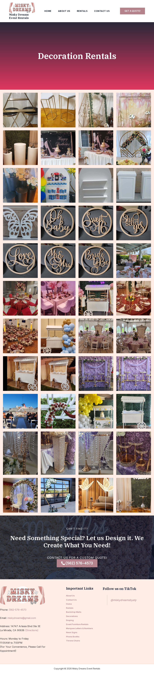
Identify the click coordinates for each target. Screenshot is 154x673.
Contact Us (102, 11)
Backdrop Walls (73, 612)
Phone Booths (72, 636)
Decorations (72, 616)
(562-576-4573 (17, 609)
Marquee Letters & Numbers (79, 628)
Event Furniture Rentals (77, 624)
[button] (132, 11)
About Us (64, 11)
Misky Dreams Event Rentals (19, 16)
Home (47, 11)
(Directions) (31, 630)
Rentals (82, 11)
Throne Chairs (73, 640)
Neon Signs (71, 632)
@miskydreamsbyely (123, 600)
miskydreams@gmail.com (21, 617)
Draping (70, 620)
